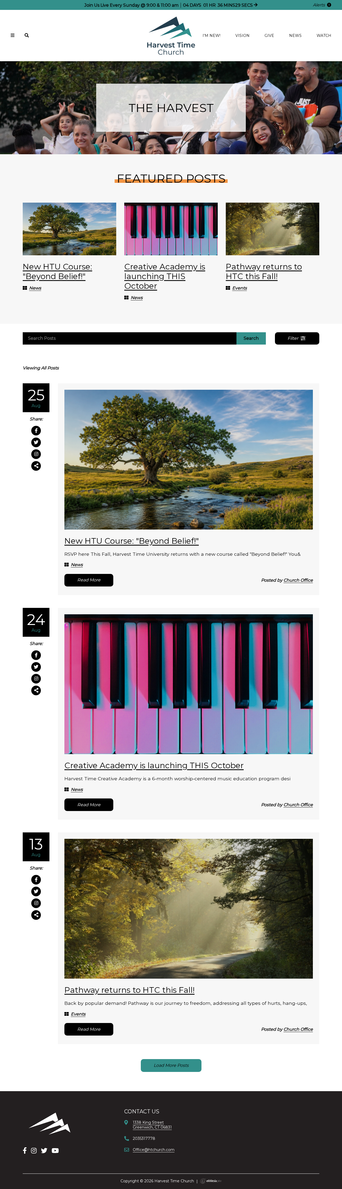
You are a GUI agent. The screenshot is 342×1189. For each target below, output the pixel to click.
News (295, 35)
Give (269, 35)
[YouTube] (55, 1151)
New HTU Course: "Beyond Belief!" (57, 271)
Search (251, 338)
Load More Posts (171, 1065)
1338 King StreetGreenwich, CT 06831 (152, 1125)
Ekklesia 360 (210, 1181)
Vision (242, 35)
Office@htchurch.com (153, 1149)
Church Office (298, 580)
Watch (324, 35)
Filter (293, 338)
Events (239, 288)
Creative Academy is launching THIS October (164, 276)
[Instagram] (34, 1151)
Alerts (319, 5)
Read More (88, 579)
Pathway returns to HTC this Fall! (264, 271)
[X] (44, 1151)
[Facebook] (25, 1151)
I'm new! (211, 35)
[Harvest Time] (49, 1123)
